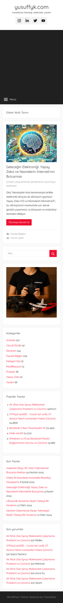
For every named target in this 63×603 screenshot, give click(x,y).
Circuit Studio (13, 345)
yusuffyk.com (32, 6)
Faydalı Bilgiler (18, 234)
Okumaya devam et (19, 222)
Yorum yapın (17, 237)
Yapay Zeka (12, 377)
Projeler (10, 371)
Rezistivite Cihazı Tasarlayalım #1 (27, 428)
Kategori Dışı (13, 361)
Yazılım (10, 382)
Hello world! (16, 433)
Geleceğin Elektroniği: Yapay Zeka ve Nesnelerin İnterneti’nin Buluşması (30, 172)
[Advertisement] (31, 61)
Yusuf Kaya (49, 182)
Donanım (11, 350)
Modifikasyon (13, 366)
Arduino (10, 340)
